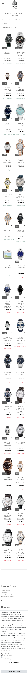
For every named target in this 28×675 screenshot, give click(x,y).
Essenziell (6, 653)
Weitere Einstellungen (6, 658)
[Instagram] (4, 600)
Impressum (20, 644)
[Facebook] (1, 600)
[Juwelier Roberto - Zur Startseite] (14, 5)
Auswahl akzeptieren (14, 671)
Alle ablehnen (14, 667)
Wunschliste (11, 47)
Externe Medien (8, 655)
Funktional (6, 657)
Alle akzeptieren (14, 662)
